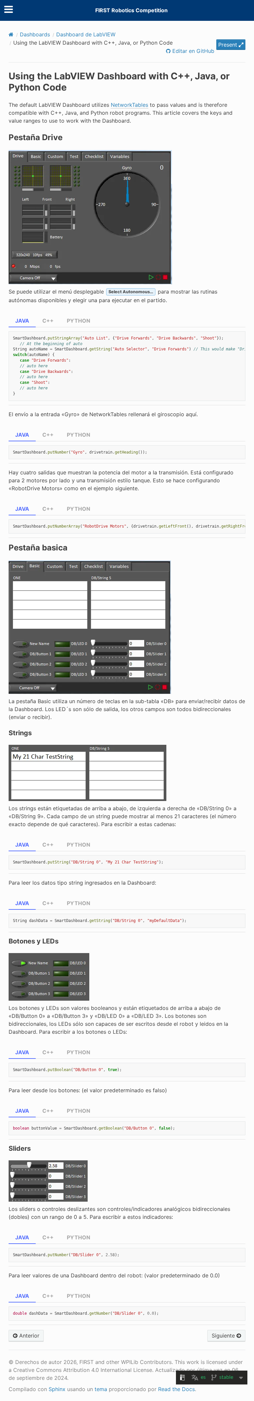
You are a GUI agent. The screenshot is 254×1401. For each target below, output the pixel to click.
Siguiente (224, 1335)
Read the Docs (176, 1389)
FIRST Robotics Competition (131, 10)
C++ (48, 320)
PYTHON (78, 320)
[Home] (11, 34)
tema (101, 1389)
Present (228, 44)
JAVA (22, 320)
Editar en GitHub (192, 51)
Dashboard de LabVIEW (85, 34)
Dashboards (35, 34)
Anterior (28, 1335)
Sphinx (57, 1389)
